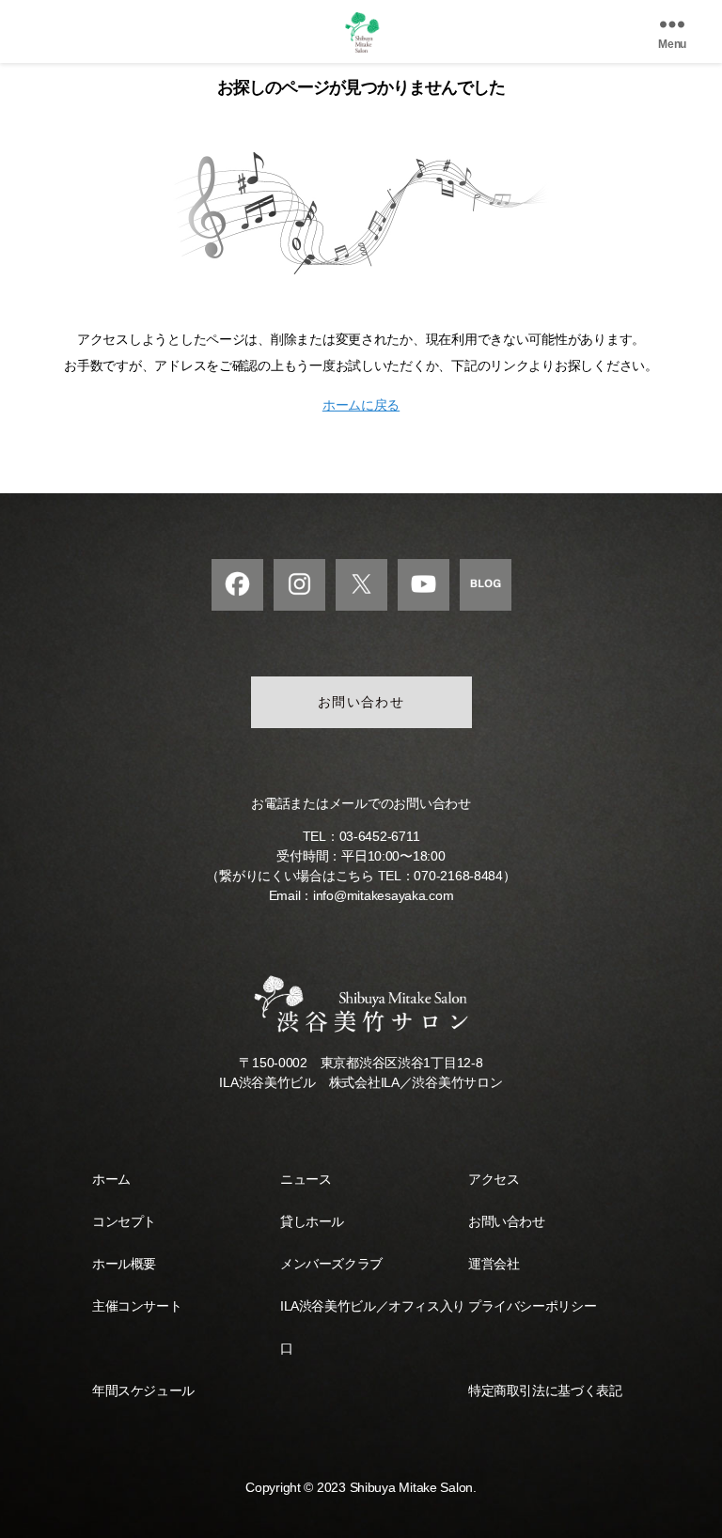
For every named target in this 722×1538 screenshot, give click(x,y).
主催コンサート (136, 1305)
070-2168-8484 (458, 875)
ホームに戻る (361, 404)
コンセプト (124, 1221)
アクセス (493, 1179)
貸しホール (312, 1221)
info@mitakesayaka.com (383, 895)
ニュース (305, 1179)
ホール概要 (124, 1263)
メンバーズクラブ (331, 1263)
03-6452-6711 (379, 836)
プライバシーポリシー (532, 1305)
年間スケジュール (143, 1390)
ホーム (111, 1179)
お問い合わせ (361, 701)
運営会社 (493, 1263)
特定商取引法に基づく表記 (544, 1390)
